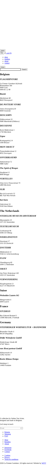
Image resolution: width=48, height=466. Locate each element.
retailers (7, 59)
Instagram (7, 448)
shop (6, 57)
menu (2, 50)
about (6, 61)
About (6, 444)
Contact (7, 452)
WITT (44, 463)
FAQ (6, 436)
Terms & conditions (11, 459)
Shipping (7, 434)
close (2, 67)
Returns (7, 432)
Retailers (7, 442)
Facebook (7, 450)
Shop (6, 440)
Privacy (7, 457)
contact (6, 63)
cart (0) (8, 53)
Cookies (7, 455)
